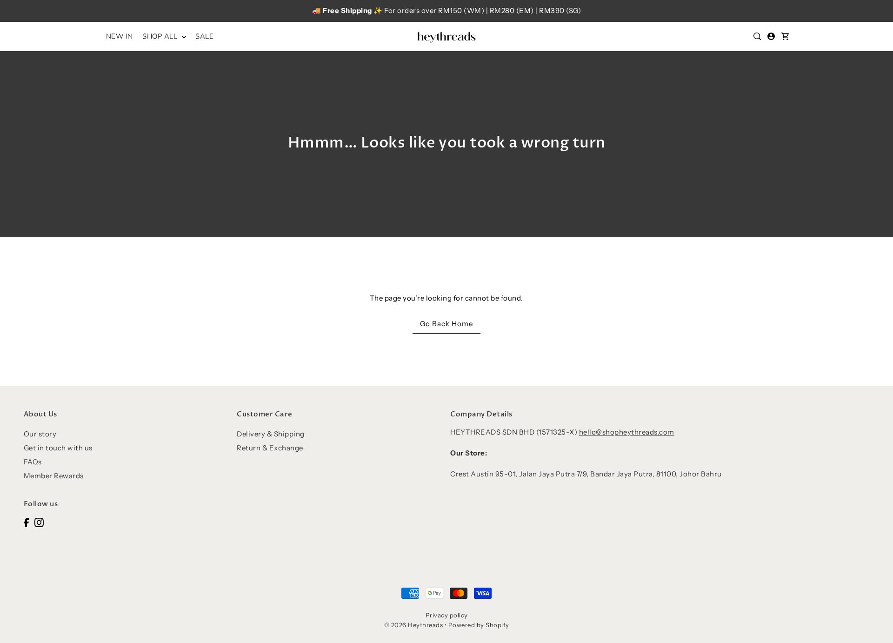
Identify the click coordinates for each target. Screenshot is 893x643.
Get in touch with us (58, 447)
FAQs (33, 461)
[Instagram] (39, 522)
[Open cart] (785, 36)
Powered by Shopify (478, 625)
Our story (40, 433)
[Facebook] (26, 522)
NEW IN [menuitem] (119, 36)
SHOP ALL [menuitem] (161, 36)
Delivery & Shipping (271, 433)
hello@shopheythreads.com (626, 432)
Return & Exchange (270, 447)
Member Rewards (54, 475)
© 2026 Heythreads (413, 625)
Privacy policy (447, 615)
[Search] (757, 36)
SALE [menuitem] (204, 36)
